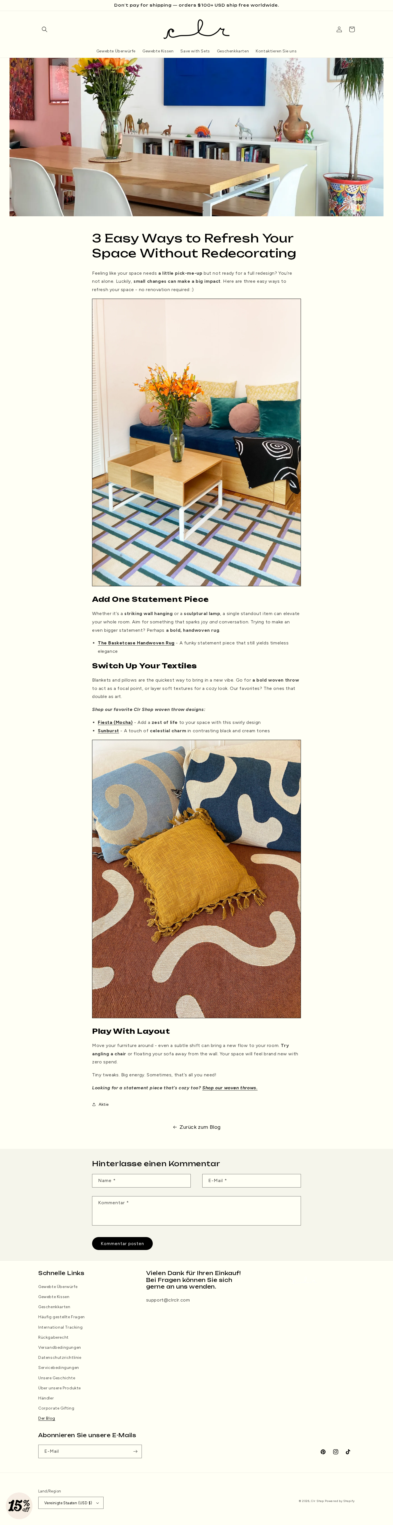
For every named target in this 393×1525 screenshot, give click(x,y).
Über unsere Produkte (59, 1388)
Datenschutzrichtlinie (59, 1357)
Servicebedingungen (58, 1367)
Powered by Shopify (340, 1501)
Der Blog (46, 1418)
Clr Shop (317, 1501)
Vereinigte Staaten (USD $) (68, 1503)
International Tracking (60, 1327)
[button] (44, 29)
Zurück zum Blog (200, 1127)
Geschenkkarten (54, 1306)
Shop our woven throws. (229, 1087)
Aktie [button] (104, 1104)
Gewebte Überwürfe (57, 1286)
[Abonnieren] (135, 1451)
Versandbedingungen (59, 1347)
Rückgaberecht (53, 1337)
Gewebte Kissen (53, 1296)
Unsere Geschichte (56, 1378)
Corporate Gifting (56, 1408)
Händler (46, 1398)
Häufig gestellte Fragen (61, 1317)
